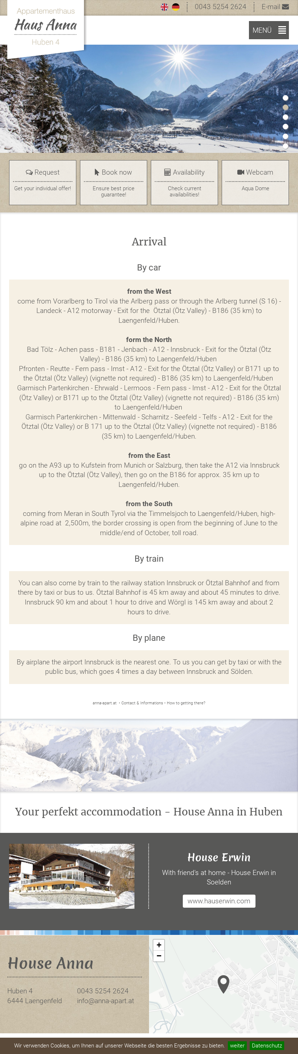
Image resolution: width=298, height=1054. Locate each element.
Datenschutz (267, 1045)
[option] (149, 102)
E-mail (272, 7)
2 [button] (285, 107)
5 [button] (285, 136)
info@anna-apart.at (105, 1001)
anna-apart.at (105, 703)
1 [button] (285, 98)
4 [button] (285, 126)
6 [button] (285, 146)
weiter (237, 1045)
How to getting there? (186, 703)
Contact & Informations (142, 703)
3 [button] (285, 117)
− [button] (159, 955)
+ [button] (159, 944)
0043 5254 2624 (220, 7)
